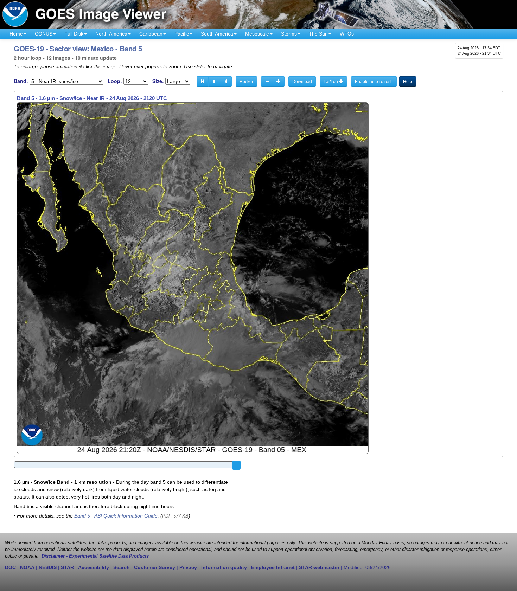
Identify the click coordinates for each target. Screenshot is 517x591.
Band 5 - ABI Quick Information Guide (116, 516)
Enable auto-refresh (374, 81)
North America (111, 34)
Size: (158, 81)
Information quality (224, 567)
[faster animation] (279, 81)
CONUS (43, 34)
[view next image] (226, 81)
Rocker (246, 81)
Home (16, 34)
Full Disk (73, 34)
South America (217, 34)
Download (302, 81)
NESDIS (48, 567)
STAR (67, 567)
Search (121, 567)
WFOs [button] (347, 34)
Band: (21, 81)
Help (407, 81)
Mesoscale (257, 34)
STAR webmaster (319, 567)
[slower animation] (267, 81)
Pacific (181, 34)
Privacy (188, 567)
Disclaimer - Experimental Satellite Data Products (95, 556)
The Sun (318, 34)
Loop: (115, 81)
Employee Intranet (273, 567)
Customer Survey (154, 567)
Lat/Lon (331, 81)
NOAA (27, 567)
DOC (10, 567)
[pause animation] (214, 81)
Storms (289, 34)
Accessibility (93, 567)
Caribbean (150, 34)
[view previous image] (203, 81)
